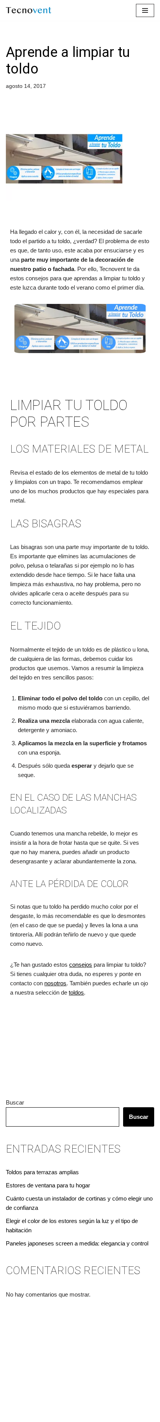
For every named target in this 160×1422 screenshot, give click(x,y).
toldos (76, 992)
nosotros (55, 983)
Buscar (15, 1102)
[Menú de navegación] (145, 10)
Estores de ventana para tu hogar (48, 1185)
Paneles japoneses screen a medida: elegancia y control (77, 1243)
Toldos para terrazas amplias (42, 1172)
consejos (80, 964)
